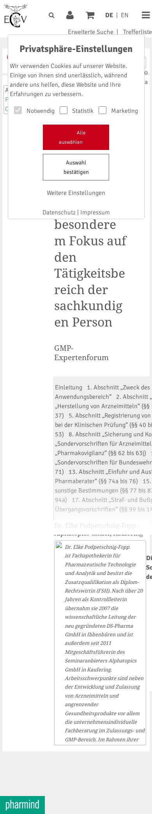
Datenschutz (59, 212)
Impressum (95, 212)
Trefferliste (137, 32)
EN (125, 15)
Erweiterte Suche (90, 32)
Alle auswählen (72, 137)
